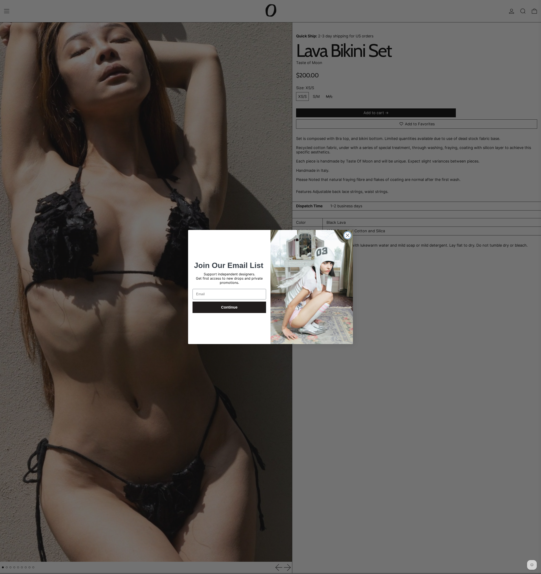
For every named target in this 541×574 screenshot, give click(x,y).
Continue (229, 307)
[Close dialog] (347, 235)
